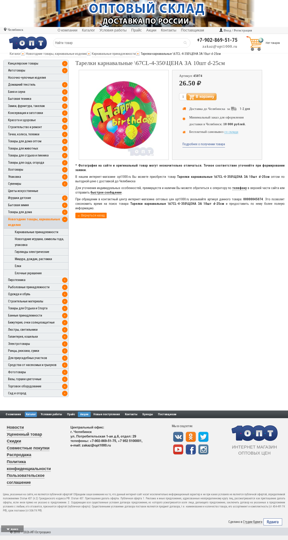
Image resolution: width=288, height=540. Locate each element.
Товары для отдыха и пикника (28, 155)
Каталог (15, 54)
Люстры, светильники (23, 330)
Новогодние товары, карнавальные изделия (56, 54)
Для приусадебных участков (27, 358)
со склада (231, 132)
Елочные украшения (28, 273)
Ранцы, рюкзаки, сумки (23, 351)
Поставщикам (167, 414)
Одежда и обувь (19, 294)
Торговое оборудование (24, 386)
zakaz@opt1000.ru (219, 46)
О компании (13, 414)
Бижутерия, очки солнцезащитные (31, 322)
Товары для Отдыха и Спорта (27, 308)
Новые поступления (106, 414)
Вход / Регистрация (237, 30)
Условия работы (51, 414)
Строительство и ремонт (25, 127)
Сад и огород (17, 393)
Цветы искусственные (23, 191)
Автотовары (16, 70)
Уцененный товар (24, 434)
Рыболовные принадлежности (29, 287)
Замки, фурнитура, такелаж (26, 106)
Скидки (14, 441)
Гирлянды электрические (32, 252)
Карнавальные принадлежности (114, 54)
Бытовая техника (19, 99)
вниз (14, 529)
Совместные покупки (28, 448)
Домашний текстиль (22, 85)
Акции (84, 414)
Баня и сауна (16, 92)
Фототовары (17, 372)
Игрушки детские (19, 198)
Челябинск (15, 29)
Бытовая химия (18, 205)
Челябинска (216, 109)
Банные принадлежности (25, 315)
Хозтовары (15, 170)
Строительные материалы (25, 301)
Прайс (71, 414)
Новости (15, 427)
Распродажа (19, 454)
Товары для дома (20, 212)
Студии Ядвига (252, 522)
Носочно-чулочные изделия (27, 78)
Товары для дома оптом (24, 141)
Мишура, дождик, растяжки (33, 259)
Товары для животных (23, 148)
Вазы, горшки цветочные (24, 379)
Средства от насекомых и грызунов (32, 365)
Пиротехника (16, 280)
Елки (18, 266)
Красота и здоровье (22, 120)
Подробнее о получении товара (203, 144)
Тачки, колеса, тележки (23, 134)
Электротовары (19, 344)
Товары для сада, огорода (26, 163)
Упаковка (14, 177)
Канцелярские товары (23, 63)
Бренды (147, 414)
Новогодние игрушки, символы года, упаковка (39, 242)
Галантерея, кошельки (23, 337)
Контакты (131, 414)
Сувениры (14, 184)
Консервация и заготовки (25, 113)
